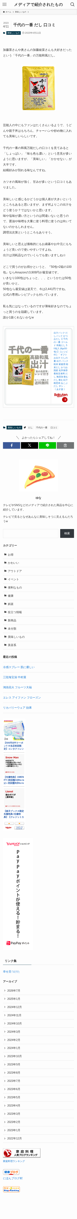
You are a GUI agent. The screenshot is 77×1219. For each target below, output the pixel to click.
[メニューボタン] (4, 4)
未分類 (12, 628)
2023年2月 (13, 1122)
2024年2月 (13, 1039)
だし (30, 427)
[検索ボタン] (72, 4)
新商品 (12, 620)
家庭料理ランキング (14, 1161)
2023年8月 (13, 1072)
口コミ (54, 427)
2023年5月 (13, 1097)
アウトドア (15, 571)
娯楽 (10, 603)
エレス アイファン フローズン (22, 697)
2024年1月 (13, 1048)
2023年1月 (13, 1130)
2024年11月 (14, 1015)
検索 (67, 533)
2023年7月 (13, 1080)
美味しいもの (13, 33)
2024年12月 (14, 1007)
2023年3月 (13, 1113)
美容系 (12, 645)
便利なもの (15, 587)
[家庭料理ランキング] (21, 1156)
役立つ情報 (15, 612)
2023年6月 (13, 1089)
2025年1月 (13, 998)
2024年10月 (14, 1023)
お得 (10, 554)
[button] (11, 445)
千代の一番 (41, 427)
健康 (10, 595)
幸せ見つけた (11, 971)
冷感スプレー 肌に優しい (19, 667)
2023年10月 (14, 1056)
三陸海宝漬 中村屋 (14, 677)
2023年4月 (13, 1105)
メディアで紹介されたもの (38, 5)
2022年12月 (14, 1138)
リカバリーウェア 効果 (17, 707)
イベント (13, 579)
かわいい (13, 562)
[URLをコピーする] (65, 445)
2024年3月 (13, 1031)
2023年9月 (13, 1064)
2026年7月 (13, 990)
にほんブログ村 (13, 1178)
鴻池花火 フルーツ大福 (17, 687)
